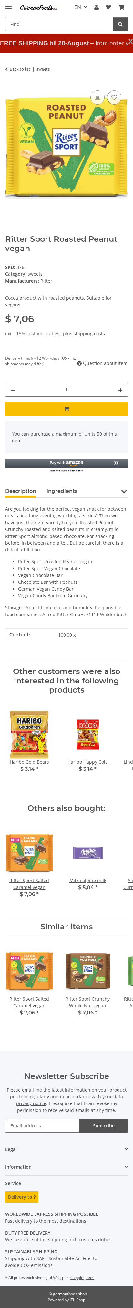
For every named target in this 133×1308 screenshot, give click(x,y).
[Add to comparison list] (97, 97)
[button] (96, 7)
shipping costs (89, 333)
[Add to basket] (66, 409)
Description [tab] (20, 491)
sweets (35, 274)
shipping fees (82, 1277)
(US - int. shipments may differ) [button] (40, 361)
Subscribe (104, 1126)
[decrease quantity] (12, 389)
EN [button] (77, 7)
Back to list (20, 69)
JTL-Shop (77, 1299)
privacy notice (31, 1103)
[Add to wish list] (114, 97)
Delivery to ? (22, 1197)
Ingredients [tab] (61, 491)
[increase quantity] (120, 389)
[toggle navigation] (8, 4)
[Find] (120, 24)
